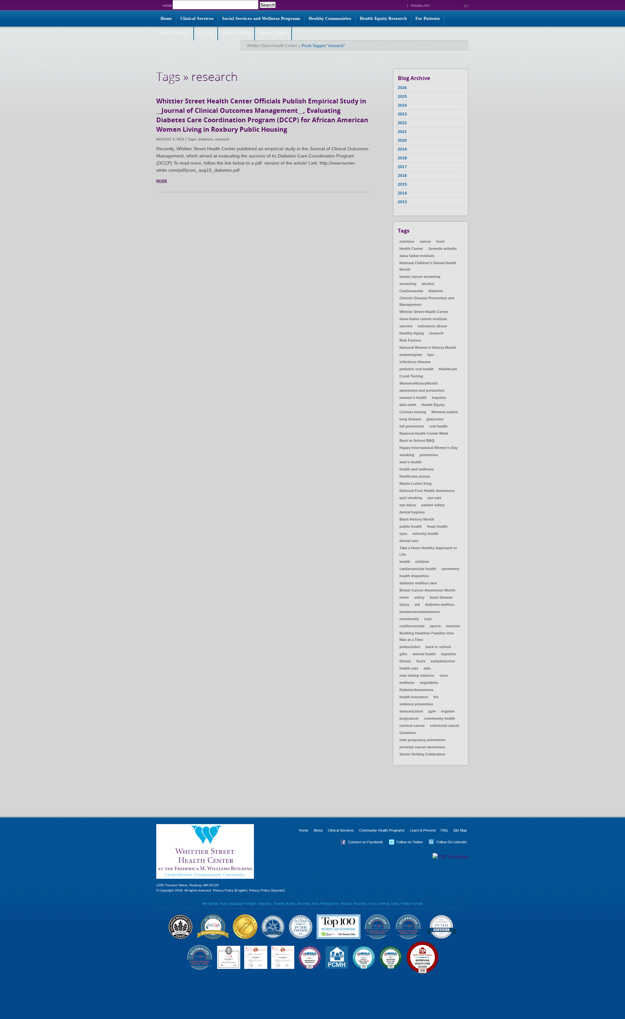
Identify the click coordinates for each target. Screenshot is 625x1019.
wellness (406, 683)
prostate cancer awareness (422, 747)
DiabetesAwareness (416, 690)
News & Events (175, 33)
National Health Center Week (423, 433)
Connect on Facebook (360, 842)
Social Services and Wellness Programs (261, 18)
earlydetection (443, 661)
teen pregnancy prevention (422, 740)
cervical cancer (412, 725)
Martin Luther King (415, 483)
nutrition (406, 241)
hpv (430, 355)
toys (428, 619)
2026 (402, 88)
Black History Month (416, 519)
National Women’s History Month (427, 347)
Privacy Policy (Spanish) (267, 890)
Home (168, 5)
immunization (411, 711)
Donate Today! (273, 33)
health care (408, 668)
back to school (438, 647)
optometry (450, 569)
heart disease (441, 597)
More (161, 181)
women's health (413, 398)
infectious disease (415, 362)
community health (439, 718)
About (318, 830)
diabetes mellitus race (418, 583)
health (404, 562)
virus (443, 675)
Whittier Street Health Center (272, 46)
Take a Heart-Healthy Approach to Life (428, 551)
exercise (453, 626)
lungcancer (409, 718)
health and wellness (416, 469)
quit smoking (410, 498)
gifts (403, 654)
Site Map (460, 830)
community (409, 619)
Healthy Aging (411, 333)
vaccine (405, 326)
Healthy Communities (330, 18)
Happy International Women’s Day (428, 448)
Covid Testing (411, 376)
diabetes (205, 139)
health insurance (413, 697)
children (422, 562)
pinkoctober (409, 647)
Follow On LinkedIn (446, 842)
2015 (402, 184)
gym (432, 711)
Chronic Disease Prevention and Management (426, 301)
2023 (402, 114)
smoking (406, 455)
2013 (402, 202)
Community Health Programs (382, 830)
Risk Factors (410, 340)
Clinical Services (197, 18)
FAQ (444, 830)
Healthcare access (414, 476)
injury (404, 604)
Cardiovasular (411, 291)
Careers (206, 33)
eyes (403, 534)
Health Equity (433, 405)
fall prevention (411, 426)
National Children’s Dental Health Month (427, 266)
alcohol (428, 284)
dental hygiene (412, 512)
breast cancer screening (419, 277)
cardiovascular (411, 626)
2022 (402, 123)
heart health (437, 526)
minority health (425, 534)
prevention (429, 455)
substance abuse (432, 326)
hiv (435, 697)
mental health (424, 654)
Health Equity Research (383, 18)
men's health (410, 462)
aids (427, 668)
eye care (434, 498)
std (417, 604)
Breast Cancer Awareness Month (427, 590)
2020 (402, 140)
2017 (402, 167)
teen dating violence (416, 675)
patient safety (433, 505)
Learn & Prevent (423, 830)
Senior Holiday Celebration (422, 754)
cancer (425, 241)
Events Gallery (236, 33)
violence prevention (416, 704)
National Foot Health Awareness (427, 491)
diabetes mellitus (439, 604)
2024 (402, 105)
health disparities (414, 576)
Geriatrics (407, 733)
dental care (408, 541)
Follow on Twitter (404, 842)
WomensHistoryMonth (418, 383)
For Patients (427, 18)
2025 (402, 96)
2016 (402, 175)
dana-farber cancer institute (423, 319)
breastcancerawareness (419, 612)
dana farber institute (416, 256)
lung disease (410, 419)
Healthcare (448, 369)
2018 (402, 158)
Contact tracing (412, 412)
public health (410, 526)
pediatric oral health (416, 369)
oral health (438, 426)
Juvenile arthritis (442, 249)
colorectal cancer (444, 725)
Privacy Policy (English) (230, 890)
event (404, 597)
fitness (405, 661)
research (222, 139)
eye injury (407, 505)
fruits (420, 661)
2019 (402, 149)
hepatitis (448, 654)
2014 (402, 193)
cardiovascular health (417, 569)
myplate (448, 711)
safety (419, 597)
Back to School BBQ (417, 440)
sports (435, 626)
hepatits (439, 398)
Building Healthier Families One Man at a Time (426, 636)
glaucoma (434, 419)
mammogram (410, 355)
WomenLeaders (444, 412)
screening (407, 284)
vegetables (429, 683)
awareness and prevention (422, 390)
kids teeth (407, 405)
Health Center (411, 249)
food (440, 241)
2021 (402, 131)
